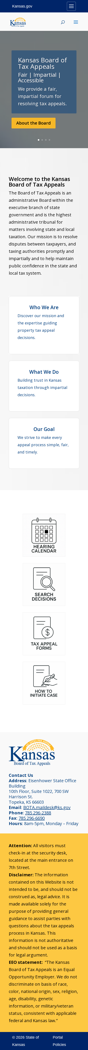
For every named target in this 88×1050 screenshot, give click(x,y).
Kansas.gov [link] (22, 6)
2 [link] (42, 140)
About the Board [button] (33, 123)
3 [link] (46, 140)
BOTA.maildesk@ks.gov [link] (46, 807)
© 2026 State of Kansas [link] (25, 1041)
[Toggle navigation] (71, 6)
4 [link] (49, 140)
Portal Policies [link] (59, 1041)
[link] (18, 22)
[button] (75, 25)
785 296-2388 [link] (38, 813)
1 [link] (38, 140)
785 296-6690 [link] (32, 818)
